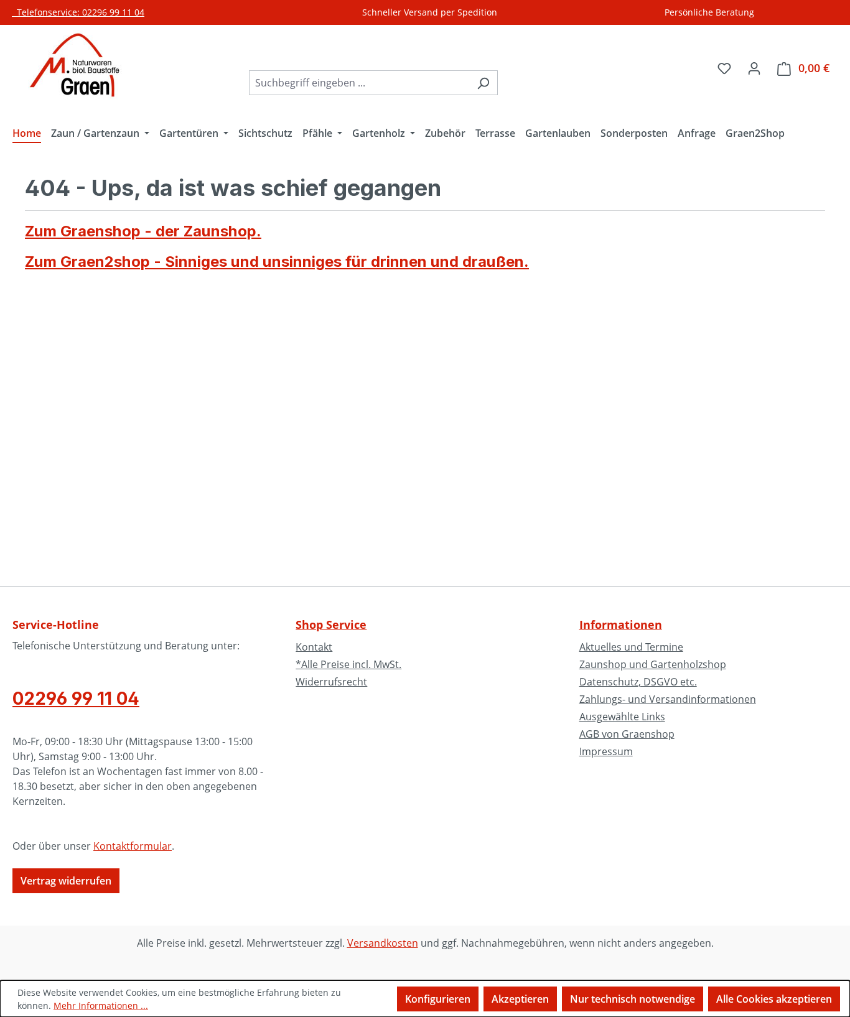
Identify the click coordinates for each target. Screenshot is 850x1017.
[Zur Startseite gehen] (74, 65)
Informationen (620, 624)
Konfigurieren (437, 999)
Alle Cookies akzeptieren (774, 999)
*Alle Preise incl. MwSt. (348, 664)
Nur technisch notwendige (632, 999)
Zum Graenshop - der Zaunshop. (143, 231)
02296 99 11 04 (75, 698)
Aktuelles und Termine (631, 647)
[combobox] (359, 82)
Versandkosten (382, 943)
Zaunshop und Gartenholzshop (652, 664)
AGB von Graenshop (627, 734)
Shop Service (331, 624)
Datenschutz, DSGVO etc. (638, 682)
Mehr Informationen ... (101, 1005)
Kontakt (314, 647)
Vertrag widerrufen (66, 881)
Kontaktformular (132, 846)
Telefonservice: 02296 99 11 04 (78, 12)
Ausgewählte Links (622, 716)
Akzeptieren (520, 999)
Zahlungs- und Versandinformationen (667, 699)
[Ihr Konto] (754, 67)
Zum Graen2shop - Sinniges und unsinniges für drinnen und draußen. (277, 262)
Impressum (606, 751)
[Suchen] (483, 82)
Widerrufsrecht (331, 682)
